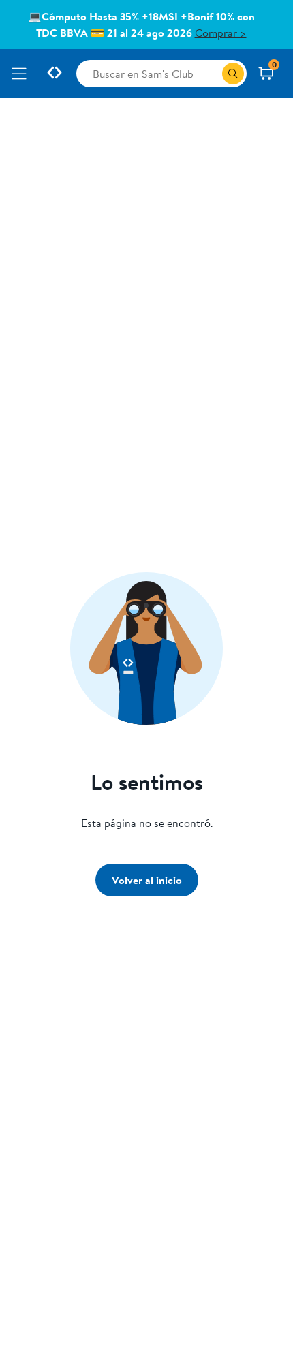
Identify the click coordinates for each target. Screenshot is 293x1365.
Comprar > (221, 32)
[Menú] (22, 73)
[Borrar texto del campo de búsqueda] (211, 73)
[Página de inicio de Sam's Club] (54, 73)
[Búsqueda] (233, 73)
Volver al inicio (147, 880)
